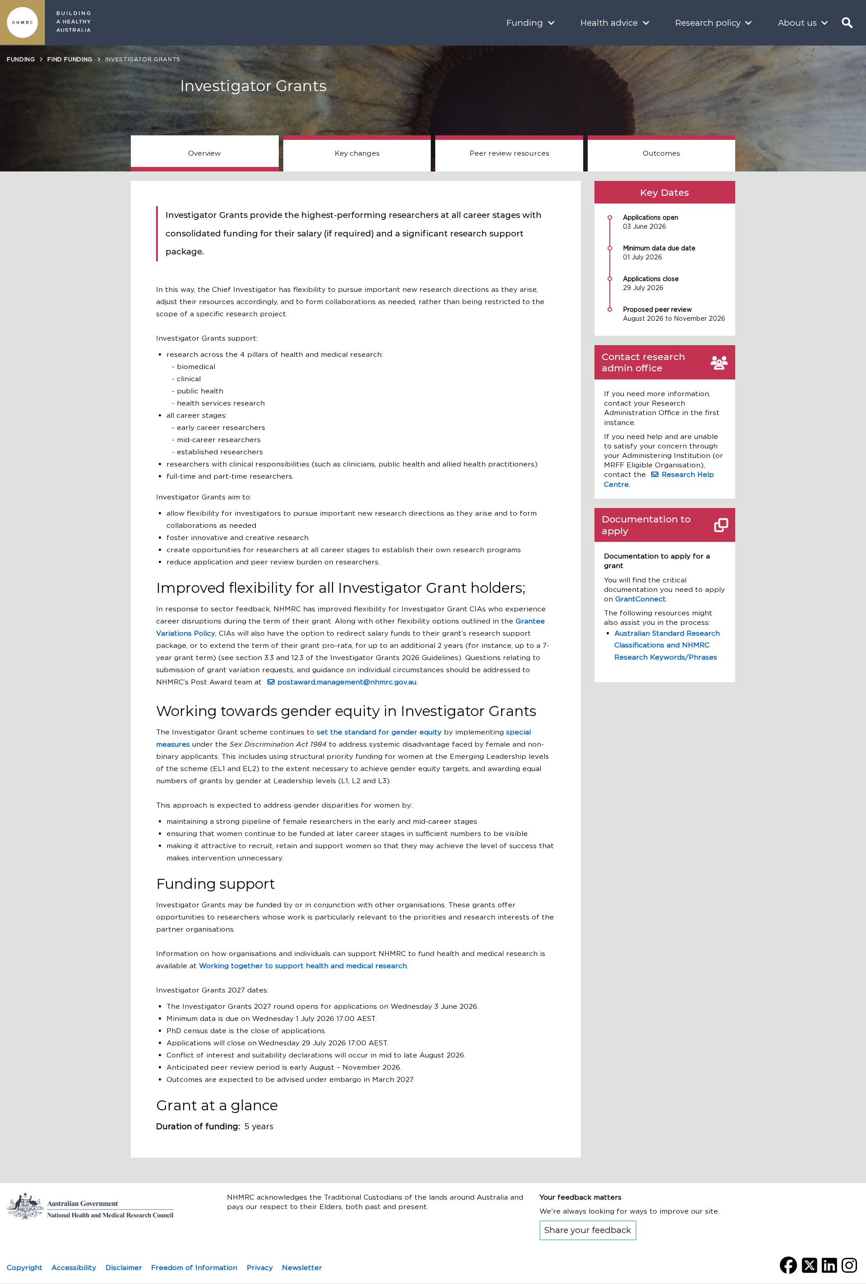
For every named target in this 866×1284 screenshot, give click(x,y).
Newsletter (302, 1267)
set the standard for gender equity (379, 732)
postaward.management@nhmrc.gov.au (346, 682)
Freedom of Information (194, 1267)
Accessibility (73, 1267)
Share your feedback (587, 1230)
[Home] (22, 22)
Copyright (24, 1267)
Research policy (708, 23)
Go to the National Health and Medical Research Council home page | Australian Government (97, 1205)
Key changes (357, 153)
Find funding (69, 59)
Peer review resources (509, 153)
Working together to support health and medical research (303, 965)
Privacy (260, 1267)
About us (797, 23)
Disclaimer (124, 1267)
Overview (204, 153)
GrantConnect (640, 599)
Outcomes (661, 153)
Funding (525, 23)
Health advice (609, 23)
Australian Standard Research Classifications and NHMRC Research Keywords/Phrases (667, 645)
